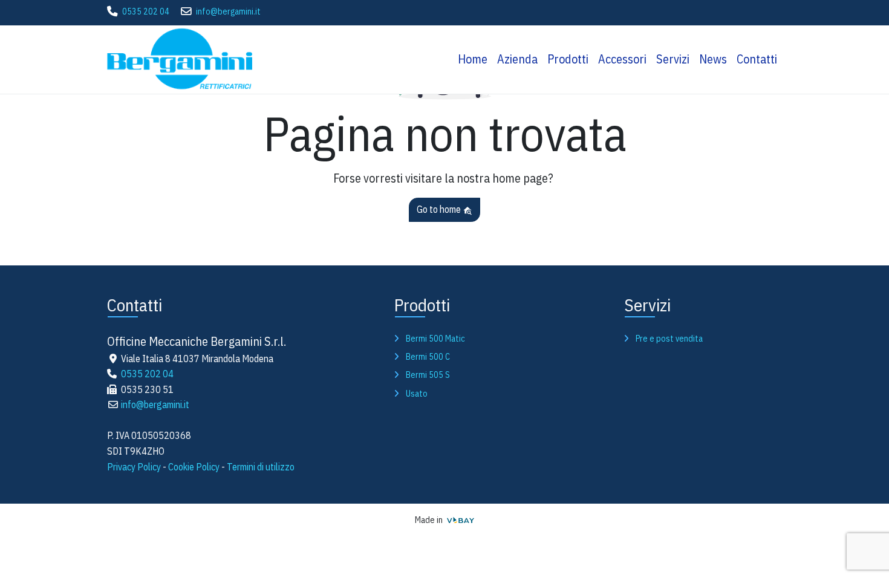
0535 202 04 (145, 11)
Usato (417, 393)
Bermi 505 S (428, 374)
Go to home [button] (440, 209)
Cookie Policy (194, 467)
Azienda (517, 59)
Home (472, 59)
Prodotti (567, 59)
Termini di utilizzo (261, 467)
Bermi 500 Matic (435, 338)
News (713, 59)
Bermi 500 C (428, 356)
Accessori (622, 59)
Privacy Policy (134, 467)
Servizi (672, 59)
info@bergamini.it (228, 11)
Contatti (757, 59)
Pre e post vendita (669, 338)
